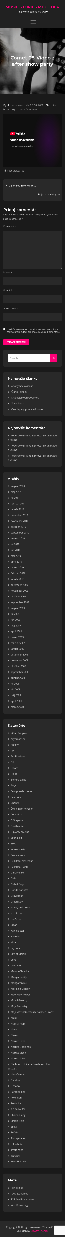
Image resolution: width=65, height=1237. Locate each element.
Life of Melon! (18, 954)
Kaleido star (17, 930)
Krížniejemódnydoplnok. (25, 397)
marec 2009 (17, 637)
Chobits (15, 803)
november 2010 (19, 521)
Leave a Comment (26, 109)
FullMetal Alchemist (22, 861)
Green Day (17, 901)
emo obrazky (18, 849)
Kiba (13, 942)
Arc (12, 750)
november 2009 (19, 590)
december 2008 (19, 654)
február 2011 (18, 503)
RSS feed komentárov (23, 1199)
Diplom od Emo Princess (22, 185)
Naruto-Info (18, 1058)
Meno (7, 272)
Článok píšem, (19, 391)
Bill (12, 762)
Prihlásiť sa (17, 1187)
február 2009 (18, 643)
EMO (13, 843)
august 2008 (18, 677)
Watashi (15, 1155)
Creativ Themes (40, 1231)
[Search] (53, 358)
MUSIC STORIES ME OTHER (32, 7)
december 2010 (19, 515)
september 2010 (20, 532)
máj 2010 (16, 556)
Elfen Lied (16, 837)
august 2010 (18, 538)
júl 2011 (15, 497)
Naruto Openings (21, 1047)
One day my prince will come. (27, 409)
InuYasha (16, 919)
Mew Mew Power (20, 994)
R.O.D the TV (18, 1109)
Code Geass (17, 814)
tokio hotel (17, 1144)
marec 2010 (17, 567)
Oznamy (15, 1086)
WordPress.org (19, 1205)
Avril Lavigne (18, 756)
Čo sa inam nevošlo (22, 808)
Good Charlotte (19, 890)
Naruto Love (18, 1041)
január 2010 (17, 579)
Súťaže (14, 1132)
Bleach (14, 768)
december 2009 (19, 585)
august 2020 (18, 486)
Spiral (14, 1126)
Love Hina (16, 965)
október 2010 (18, 526)
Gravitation (17, 895)
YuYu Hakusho (19, 1161)
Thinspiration (18, 1138)
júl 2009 (15, 614)
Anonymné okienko (22, 386)
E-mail (7, 290)
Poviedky (16, 1103)
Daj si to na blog (47, 194)
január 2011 (17, 509)
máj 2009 (16, 625)
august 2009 (18, 608)
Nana (14, 1029)
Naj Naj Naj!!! (18, 1023)
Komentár (10, 226)
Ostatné (15, 1080)
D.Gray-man (17, 820)
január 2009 (17, 648)
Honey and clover (20, 907)
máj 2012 (16, 492)
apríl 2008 (16, 701)
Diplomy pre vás (20, 832)
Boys (13, 785)
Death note (17, 826)
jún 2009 (15, 619)
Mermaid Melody (20, 988)
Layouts (15, 948)
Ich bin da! (16, 913)
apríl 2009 (16, 631)
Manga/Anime (19, 983)
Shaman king (18, 1115)
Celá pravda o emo (21, 791)
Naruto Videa (18, 1052)
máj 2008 (16, 695)
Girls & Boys (17, 884)
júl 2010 (15, 544)
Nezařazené (17, 1074)
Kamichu (15, 936)
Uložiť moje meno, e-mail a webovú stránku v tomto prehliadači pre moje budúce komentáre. (33, 330)
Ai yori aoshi (18, 739)
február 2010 (18, 573)
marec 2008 (17, 707)
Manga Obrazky (20, 971)
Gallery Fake (17, 872)
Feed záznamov (19, 1193)
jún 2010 (15, 550)
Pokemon (16, 1097)
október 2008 (18, 666)
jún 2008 (15, 689)
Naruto (15, 1035)
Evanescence (18, 855)
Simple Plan (17, 1121)
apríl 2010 (16, 561)
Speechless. (17, 403)
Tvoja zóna (17, 1150)
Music (14, 1017)
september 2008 (20, 672)
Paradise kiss (18, 1091)
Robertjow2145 (19, 435)
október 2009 (18, 596)
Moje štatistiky (19, 1006)
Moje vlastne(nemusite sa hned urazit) (32, 1012)
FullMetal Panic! (19, 866)
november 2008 (19, 660)
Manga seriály (19, 977)
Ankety (15, 744)
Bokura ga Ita (18, 779)
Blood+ (15, 773)
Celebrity (16, 797)
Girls (13, 878)
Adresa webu (10, 308)
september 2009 (20, 602)
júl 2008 (15, 683)
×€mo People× (19, 733)
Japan (14, 925)
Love (13, 959)
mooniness (17, 105)
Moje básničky (19, 1000)
